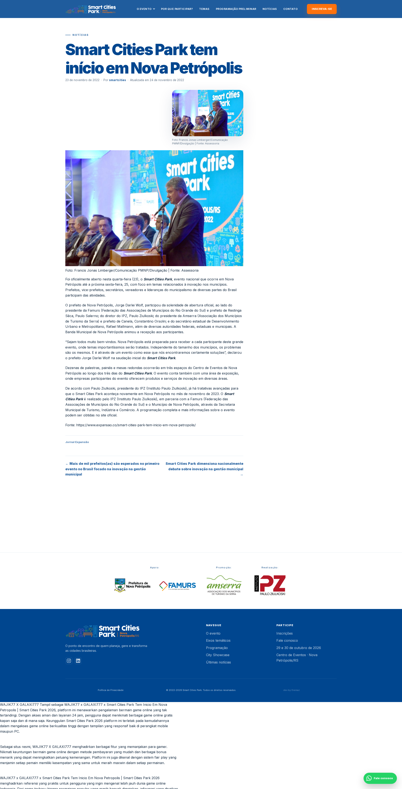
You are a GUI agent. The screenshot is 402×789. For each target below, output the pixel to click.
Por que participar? (177, 8)
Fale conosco (287, 640)
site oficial (108, 415)
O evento (213, 633)
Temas (204, 8)
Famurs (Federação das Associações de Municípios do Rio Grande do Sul (146, 310)
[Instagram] (68, 660)
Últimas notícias (218, 662)
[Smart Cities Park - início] (91, 9)
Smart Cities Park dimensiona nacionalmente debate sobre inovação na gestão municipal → (204, 468)
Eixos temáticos (218, 640)
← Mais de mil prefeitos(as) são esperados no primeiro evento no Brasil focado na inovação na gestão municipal (112, 468)
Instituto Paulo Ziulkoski (167, 388)
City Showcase (217, 655)
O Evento (144, 8)
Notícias (270, 8)
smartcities (117, 80)
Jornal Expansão (77, 442)
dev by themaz (291, 690)
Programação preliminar (236, 8)
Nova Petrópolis (157, 394)
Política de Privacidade (111, 690)
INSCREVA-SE (322, 8)
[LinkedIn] (78, 660)
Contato (290, 8)
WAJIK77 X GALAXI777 (19, 704)
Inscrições (284, 633)
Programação (217, 648)
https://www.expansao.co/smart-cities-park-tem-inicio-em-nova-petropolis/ (136, 425)
